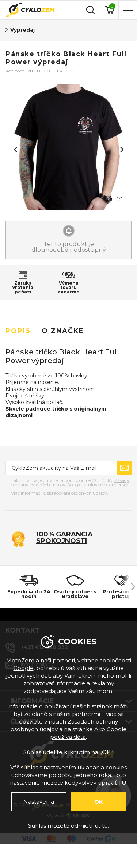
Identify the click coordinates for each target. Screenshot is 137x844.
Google (24, 668)
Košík (112, 6)
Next (121, 149)
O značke (63, 331)
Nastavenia (38, 801)
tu (105, 825)
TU (122, 782)
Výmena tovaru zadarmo (69, 287)
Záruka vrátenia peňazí (22, 287)
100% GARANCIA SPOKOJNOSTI (64, 537)
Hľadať (89, 10)
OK (98, 801)
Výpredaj (22, 29)
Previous (15, 149)
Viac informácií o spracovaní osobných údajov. (59, 493)
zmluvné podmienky (106, 484)
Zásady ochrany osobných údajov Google (70, 482)
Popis (18, 331)
